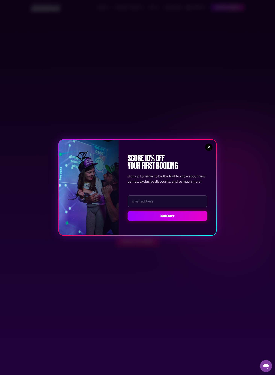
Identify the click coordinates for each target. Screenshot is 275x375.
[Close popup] (209, 147)
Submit (167, 216)
